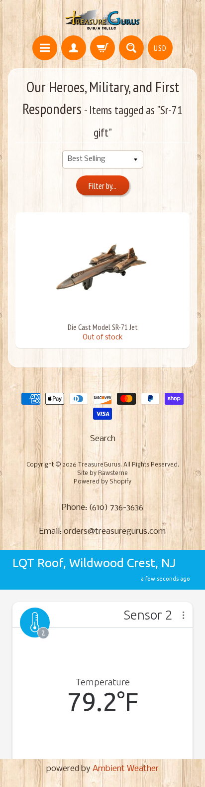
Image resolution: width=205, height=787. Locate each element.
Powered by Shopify (102, 482)
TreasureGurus (99, 465)
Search (102, 439)
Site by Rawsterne (102, 473)
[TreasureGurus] (102, 19)
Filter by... (102, 185)
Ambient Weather (126, 769)
